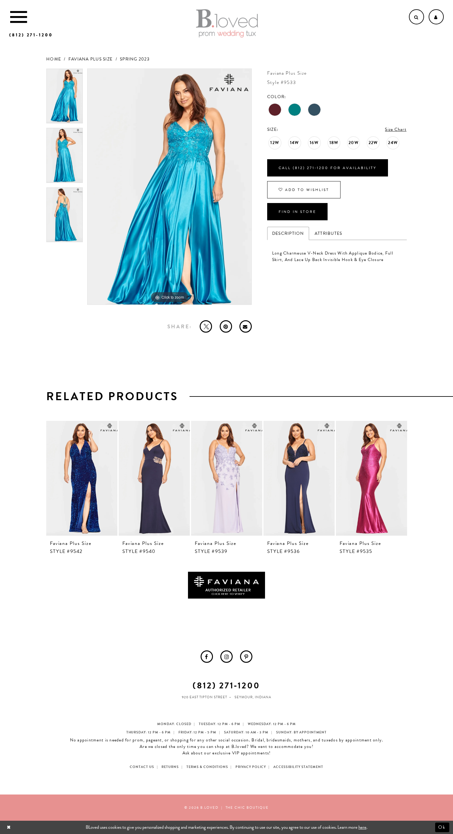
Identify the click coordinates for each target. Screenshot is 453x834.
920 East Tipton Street (204, 697)
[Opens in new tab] (226, 585)
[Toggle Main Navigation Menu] (18, 16)
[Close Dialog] (9, 827)
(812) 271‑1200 (226, 685)
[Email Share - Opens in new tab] (245, 326)
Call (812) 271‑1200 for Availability (328, 168)
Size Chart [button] (395, 129)
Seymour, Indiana (253, 697)
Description (288, 233)
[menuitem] (207, 656)
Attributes (328, 233)
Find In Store (297, 211)
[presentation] (81, 478)
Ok (442, 827)
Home (53, 59)
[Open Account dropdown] (436, 16)
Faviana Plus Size (90, 59)
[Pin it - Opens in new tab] (226, 326)
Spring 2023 (134, 59)
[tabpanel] (64, 98)
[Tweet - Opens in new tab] (206, 326)
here (362, 827)
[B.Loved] (227, 23)
